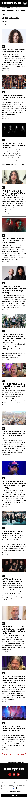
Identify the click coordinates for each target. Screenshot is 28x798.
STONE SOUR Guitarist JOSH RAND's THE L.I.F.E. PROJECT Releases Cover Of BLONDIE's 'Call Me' (13, 241)
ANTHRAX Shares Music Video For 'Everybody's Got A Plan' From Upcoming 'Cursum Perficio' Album (12, 533)
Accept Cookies (14, 795)
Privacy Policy (13, 788)
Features (11, 17)
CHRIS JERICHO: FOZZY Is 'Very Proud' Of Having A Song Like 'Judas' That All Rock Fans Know (13, 386)
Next (22, 754)
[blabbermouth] (11, 4)
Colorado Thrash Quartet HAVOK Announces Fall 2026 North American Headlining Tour (13, 145)
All (3, 17)
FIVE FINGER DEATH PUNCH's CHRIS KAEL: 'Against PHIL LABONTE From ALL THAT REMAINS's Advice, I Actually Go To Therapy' (14, 484)
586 (18, 754)
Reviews (16, 17)
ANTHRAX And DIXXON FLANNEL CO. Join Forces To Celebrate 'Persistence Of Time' (14, 97)
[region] (14, 788)
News (6, 17)
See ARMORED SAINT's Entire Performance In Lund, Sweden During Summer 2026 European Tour (13, 728)
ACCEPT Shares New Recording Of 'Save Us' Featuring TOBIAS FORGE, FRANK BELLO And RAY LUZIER (12, 581)
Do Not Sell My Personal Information (14, 791)
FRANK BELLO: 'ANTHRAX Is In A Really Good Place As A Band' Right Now (13, 51)
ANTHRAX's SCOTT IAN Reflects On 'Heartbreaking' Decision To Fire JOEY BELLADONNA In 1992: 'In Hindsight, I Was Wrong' (14, 289)
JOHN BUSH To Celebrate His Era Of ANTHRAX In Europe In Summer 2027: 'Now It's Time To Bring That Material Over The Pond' (13, 630)
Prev (5, 754)
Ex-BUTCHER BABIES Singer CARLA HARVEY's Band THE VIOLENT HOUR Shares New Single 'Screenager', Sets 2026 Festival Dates (14, 337)
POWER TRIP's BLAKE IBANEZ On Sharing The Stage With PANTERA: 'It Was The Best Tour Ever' (13, 193)
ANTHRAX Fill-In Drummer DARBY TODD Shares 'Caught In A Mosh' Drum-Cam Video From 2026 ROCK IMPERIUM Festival (14, 435)
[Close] (26, 780)
